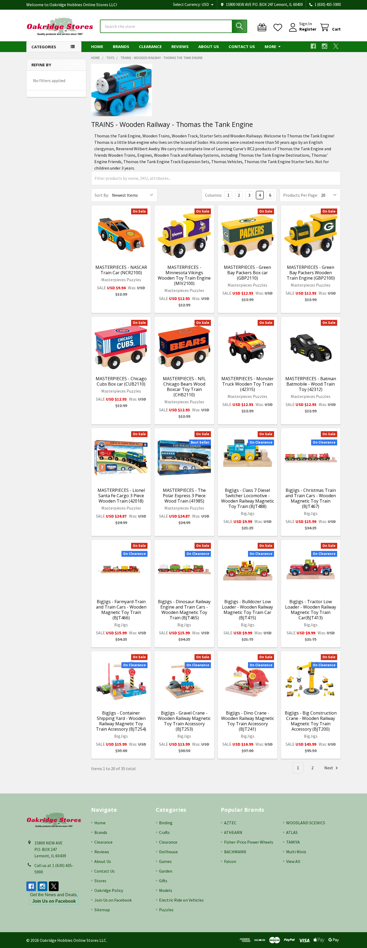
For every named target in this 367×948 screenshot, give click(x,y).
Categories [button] (43, 46)
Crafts (164, 832)
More (270, 46)
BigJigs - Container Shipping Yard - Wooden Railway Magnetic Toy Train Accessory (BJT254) (121, 721)
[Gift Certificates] (263, 27)
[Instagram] (324, 46)
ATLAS (292, 832)
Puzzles (166, 909)
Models (165, 890)
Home (97, 46)
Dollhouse (168, 851)
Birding (165, 822)
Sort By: (102, 195)
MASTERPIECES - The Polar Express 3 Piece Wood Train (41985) (184, 495)
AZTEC (230, 822)
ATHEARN (233, 832)
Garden (165, 871)
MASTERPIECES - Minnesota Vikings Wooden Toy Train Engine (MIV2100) (184, 275)
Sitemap (102, 909)
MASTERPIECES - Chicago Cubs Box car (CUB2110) (121, 381)
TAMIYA (293, 842)
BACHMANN (235, 851)
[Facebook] (313, 46)
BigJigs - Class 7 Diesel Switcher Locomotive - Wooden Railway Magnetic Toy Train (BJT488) (247, 498)
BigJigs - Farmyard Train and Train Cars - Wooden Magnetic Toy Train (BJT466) (121, 610)
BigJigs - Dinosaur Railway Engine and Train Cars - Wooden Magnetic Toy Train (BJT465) (184, 610)
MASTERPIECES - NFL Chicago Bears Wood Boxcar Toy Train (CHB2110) (184, 387)
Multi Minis (296, 851)
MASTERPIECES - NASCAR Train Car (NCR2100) (121, 270)
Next (329, 767)
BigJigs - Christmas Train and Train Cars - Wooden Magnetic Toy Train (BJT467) (310, 498)
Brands (121, 46)
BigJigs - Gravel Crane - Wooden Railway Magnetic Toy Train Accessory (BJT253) (184, 721)
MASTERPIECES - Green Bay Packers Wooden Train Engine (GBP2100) (311, 272)
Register (307, 29)
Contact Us (242, 46)
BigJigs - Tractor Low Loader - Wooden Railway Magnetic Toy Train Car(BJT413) (310, 610)
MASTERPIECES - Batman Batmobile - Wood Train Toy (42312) (310, 384)
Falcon (230, 861)
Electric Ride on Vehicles (181, 900)
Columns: (213, 195)
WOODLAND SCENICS (305, 822)
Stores (100, 880)
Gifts (163, 880)
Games (165, 861)
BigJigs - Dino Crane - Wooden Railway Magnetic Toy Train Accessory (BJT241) (247, 721)
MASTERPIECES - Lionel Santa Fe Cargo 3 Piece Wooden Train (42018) (121, 495)
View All (293, 861)
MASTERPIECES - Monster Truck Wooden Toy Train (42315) (247, 384)
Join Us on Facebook (113, 900)
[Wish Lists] (279, 27)
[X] (336, 46)
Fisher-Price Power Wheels (248, 842)
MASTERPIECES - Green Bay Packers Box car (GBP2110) (247, 272)
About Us (208, 46)
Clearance (150, 46)
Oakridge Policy (108, 890)
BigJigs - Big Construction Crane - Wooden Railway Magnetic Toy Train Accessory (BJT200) (311, 721)
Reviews (180, 46)
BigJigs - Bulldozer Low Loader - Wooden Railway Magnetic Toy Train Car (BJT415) (247, 610)
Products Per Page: (300, 195)
